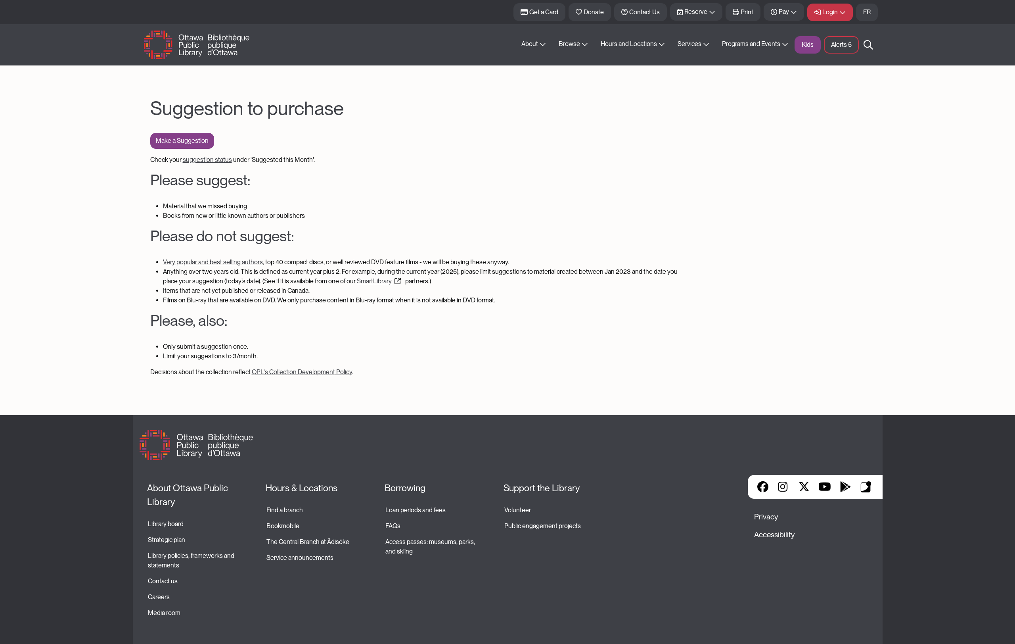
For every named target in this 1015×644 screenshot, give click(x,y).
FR (867, 12)
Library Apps (865, 486)
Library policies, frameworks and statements (192, 560)
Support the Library (542, 488)
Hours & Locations (301, 488)
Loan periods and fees (416, 510)
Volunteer (517, 510)
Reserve (695, 11)
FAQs (392, 526)
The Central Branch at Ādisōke (307, 542)
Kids (808, 44)
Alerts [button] (841, 44)
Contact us (163, 581)
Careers (159, 597)
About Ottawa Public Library (188, 495)
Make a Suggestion (182, 140)
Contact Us (644, 12)
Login (830, 12)
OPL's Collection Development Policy (302, 372)
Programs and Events (751, 44)
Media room (164, 613)
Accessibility (774, 534)
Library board (166, 524)
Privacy (766, 516)
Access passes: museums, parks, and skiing (430, 546)
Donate (594, 12)
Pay (784, 11)
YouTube (824, 486)
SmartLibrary (374, 281)
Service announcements (299, 557)
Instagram (783, 486)
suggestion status (207, 159)
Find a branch (284, 510)
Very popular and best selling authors (213, 262)
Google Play (845, 486)
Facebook (762, 486)
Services (689, 44)
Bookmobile (282, 526)
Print (747, 12)
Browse (569, 44)
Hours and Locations (629, 44)
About (529, 44)
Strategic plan (167, 540)
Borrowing (405, 488)
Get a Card (543, 12)
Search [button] (868, 44)
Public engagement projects (542, 526)
